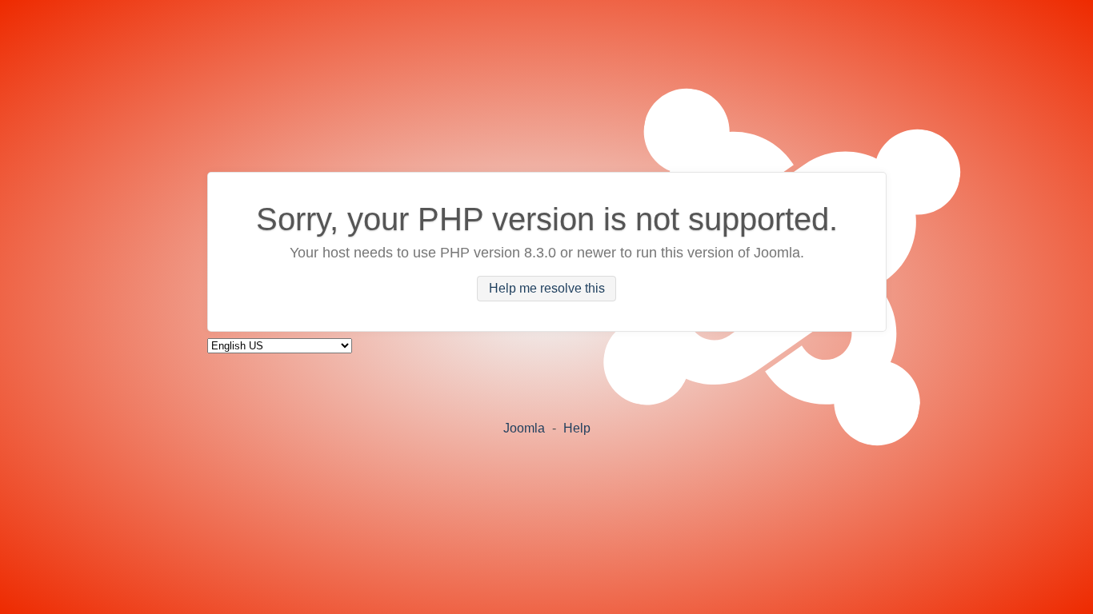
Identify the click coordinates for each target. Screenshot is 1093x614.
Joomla (524, 428)
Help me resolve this (547, 289)
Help (577, 428)
